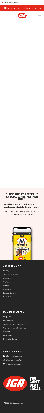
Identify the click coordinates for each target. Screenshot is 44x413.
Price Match (7, 335)
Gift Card (6, 332)
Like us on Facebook (14, 356)
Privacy (6, 271)
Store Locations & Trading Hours (15, 328)
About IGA (7, 278)
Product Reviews (9, 293)
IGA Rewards (8, 320)
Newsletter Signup (10, 339)
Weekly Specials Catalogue (13, 324)
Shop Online (7, 317)
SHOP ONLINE (13, 8)
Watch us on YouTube (14, 360)
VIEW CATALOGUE (34, 8)
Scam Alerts (7, 297)
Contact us (7, 282)
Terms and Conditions (11, 274)
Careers (6, 286)
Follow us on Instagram (14, 364)
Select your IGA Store (11, 3)
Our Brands (7, 289)
